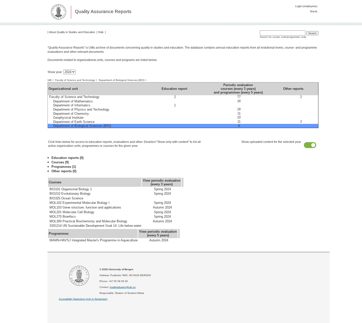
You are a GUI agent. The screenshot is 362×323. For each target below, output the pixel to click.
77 (239, 97)
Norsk (313, 11)
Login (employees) (306, 6)
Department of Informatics (71, 105)
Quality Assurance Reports (103, 11)
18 (239, 101)
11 (238, 113)
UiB (49, 80)
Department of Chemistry (71, 113)
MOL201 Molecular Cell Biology (71, 212)
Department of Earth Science (74, 122)
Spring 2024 (162, 189)
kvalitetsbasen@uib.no (123, 287)
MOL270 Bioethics (62, 216)
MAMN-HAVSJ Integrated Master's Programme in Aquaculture (93, 240)
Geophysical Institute (68, 117)
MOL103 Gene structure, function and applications (85, 207)
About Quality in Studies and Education (72, 32)
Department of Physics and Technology (81, 109)
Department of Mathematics (73, 101)
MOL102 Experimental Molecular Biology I (79, 203)
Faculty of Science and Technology (75, 80)
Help (100, 32)
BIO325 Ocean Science (66, 198)
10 (239, 117)
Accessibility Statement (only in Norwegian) (83, 299)
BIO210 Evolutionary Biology (70, 193)
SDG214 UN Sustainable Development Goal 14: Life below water (95, 226)
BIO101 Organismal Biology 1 (70, 189)
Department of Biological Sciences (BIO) (121, 80)
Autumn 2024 (162, 207)
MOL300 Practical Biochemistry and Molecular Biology (88, 221)
